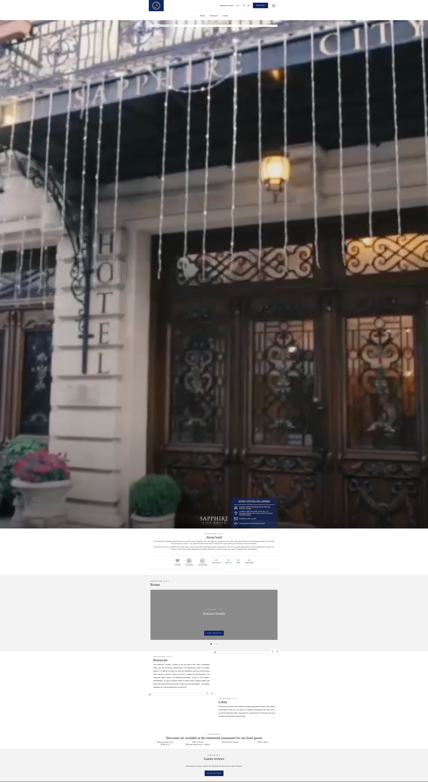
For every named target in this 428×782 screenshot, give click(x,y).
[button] (211, 644)
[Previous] (272, 651)
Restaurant (214, 16)
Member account (226, 5)
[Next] (277, 651)
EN (238, 5)
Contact (225, 16)
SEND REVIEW (214, 773)
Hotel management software (164, 26)
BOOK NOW (260, 5)
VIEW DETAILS (214, 633)
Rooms (202, 16)
